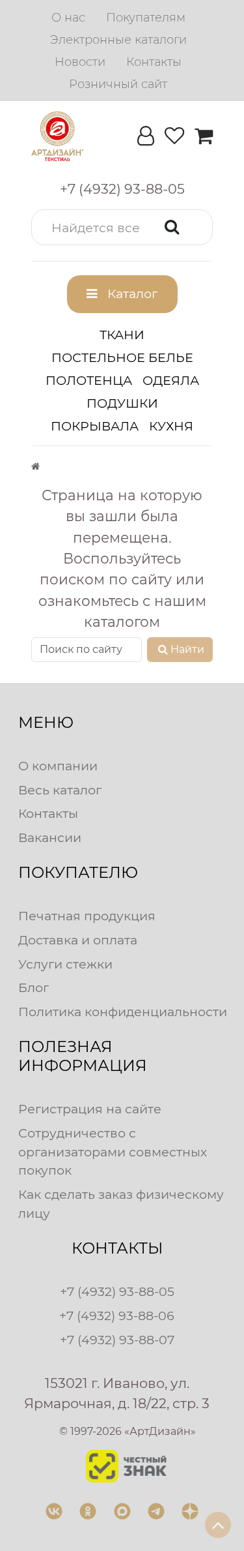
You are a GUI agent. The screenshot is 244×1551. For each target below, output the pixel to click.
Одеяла (170, 380)
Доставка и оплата (77, 940)
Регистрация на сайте (89, 1109)
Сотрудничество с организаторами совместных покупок (112, 1152)
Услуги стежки (65, 964)
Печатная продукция (87, 916)
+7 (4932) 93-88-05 (117, 1291)
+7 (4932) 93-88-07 (117, 1340)
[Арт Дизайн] (57, 136)
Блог (33, 987)
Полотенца (89, 380)
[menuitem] (68, 18)
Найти (187, 649)
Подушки (122, 403)
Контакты (48, 813)
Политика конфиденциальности (122, 1011)
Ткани (122, 334)
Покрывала (95, 426)
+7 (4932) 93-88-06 (116, 1315)
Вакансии (49, 837)
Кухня (171, 426)
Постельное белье (122, 357)
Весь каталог (60, 790)
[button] (122, 227)
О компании (58, 766)
